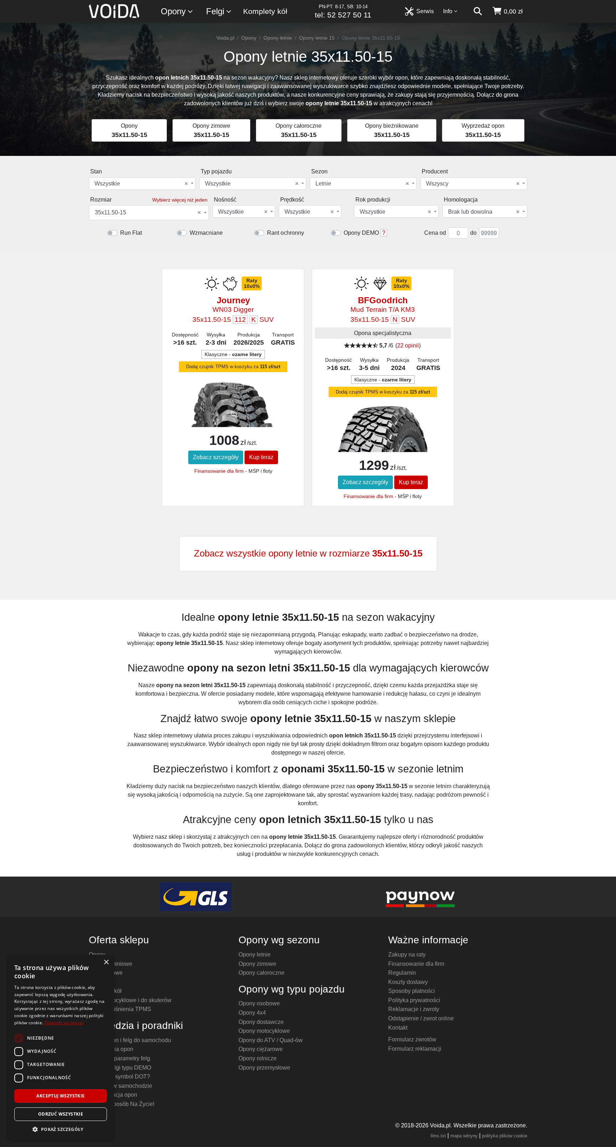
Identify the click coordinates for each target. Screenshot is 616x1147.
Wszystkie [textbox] (141, 184)
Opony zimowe (257, 964)
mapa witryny (464, 1135)
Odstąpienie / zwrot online (421, 1018)
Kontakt (397, 1028)
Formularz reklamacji (414, 1049)
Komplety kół (265, 11)
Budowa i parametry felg (119, 1058)
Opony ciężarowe (260, 1049)
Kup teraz (261, 457)
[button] (60, 1129)
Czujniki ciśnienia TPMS (120, 1009)
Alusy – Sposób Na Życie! (121, 1104)
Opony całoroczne (261, 973)
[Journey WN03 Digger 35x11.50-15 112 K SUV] (233, 423)
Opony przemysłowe (264, 1068)
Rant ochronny (285, 233)
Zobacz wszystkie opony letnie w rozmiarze (308, 553)
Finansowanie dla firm (219, 471)
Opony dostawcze (261, 1022)
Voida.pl (225, 38)
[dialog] (60, 1047)
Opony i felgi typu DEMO (120, 1068)
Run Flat (131, 233)
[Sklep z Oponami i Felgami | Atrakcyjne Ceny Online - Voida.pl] (116, 11)
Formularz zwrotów (412, 1039)
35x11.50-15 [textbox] (148, 212)
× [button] (106, 962)
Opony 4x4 (252, 1013)
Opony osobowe (259, 1003)
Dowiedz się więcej (64, 1023)
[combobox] (142, 183)
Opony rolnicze (257, 1058)
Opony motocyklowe (264, 1031)
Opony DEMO (361, 233)
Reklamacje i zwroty (413, 1009)
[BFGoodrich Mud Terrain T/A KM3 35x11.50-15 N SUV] (382, 446)
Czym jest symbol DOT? (119, 1077)
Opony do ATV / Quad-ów (270, 1040)
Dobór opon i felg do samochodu (130, 1040)
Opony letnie (277, 38)
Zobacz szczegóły (215, 457)
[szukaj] (477, 11)
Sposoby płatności (411, 991)
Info (447, 11)
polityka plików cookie (504, 1135)
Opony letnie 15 (317, 38)
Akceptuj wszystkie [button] (60, 1096)
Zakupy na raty (407, 954)
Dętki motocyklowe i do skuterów (130, 1000)
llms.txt (438, 1135)
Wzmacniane (206, 233)
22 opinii (408, 345)
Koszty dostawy (408, 982)
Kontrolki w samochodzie (120, 1086)
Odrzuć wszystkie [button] (60, 1114)
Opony (173, 11)
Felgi (215, 11)
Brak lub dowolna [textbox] (483, 212)
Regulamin (402, 973)
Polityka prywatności (414, 1000)
